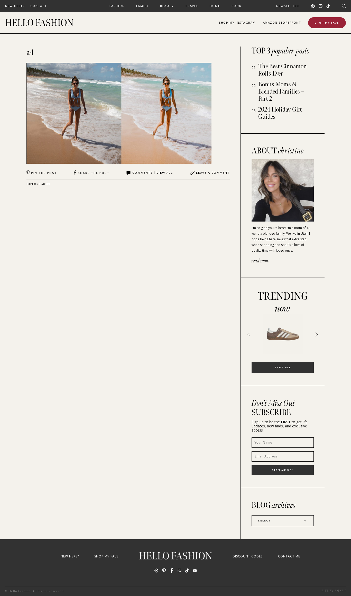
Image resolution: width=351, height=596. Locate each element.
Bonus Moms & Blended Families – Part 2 (281, 91)
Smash (340, 591)
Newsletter (287, 5)
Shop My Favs (327, 22)
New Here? (15, 5)
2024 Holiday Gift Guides (280, 113)
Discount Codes (248, 556)
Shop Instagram (237, 22)
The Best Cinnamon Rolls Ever (282, 70)
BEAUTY (167, 5)
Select (264, 520)
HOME (215, 5)
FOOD (237, 5)
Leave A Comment (213, 172)
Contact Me (289, 556)
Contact (38, 5)
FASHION (117, 5)
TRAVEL (191, 5)
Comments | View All (152, 172)
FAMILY (142, 5)
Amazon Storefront (282, 22)
